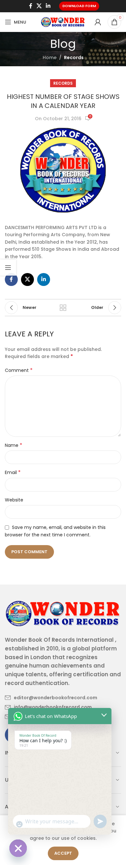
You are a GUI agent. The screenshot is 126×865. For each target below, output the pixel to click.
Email (13, 472)
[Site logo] (63, 21)
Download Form (79, 5)
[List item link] (51, 697)
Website (14, 500)
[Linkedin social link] (48, 6)
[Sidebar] (8, 267)
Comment (19, 370)
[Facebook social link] (30, 6)
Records (74, 57)
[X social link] (39, 6)
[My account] (97, 22)
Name (13, 445)
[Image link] (63, 613)
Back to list (63, 307)
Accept (63, 853)
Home (50, 57)
